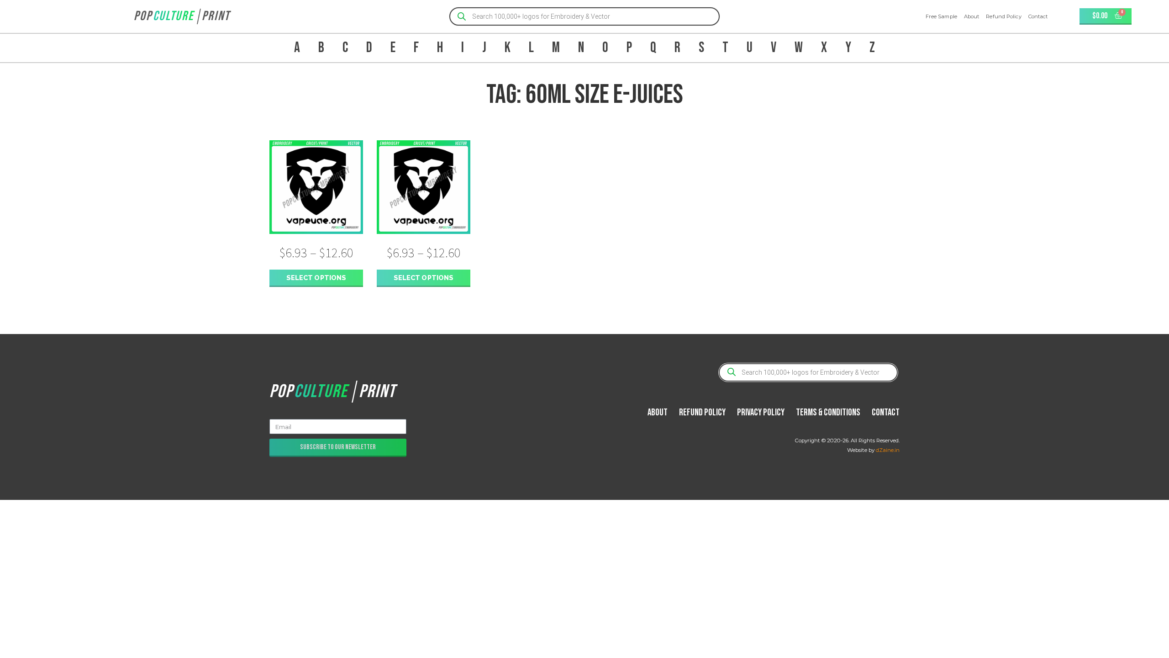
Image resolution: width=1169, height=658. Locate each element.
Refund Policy (1003, 16)
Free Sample (941, 16)
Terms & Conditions (828, 412)
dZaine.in (888, 450)
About (971, 16)
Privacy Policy (761, 412)
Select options (316, 277)
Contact (1038, 16)
